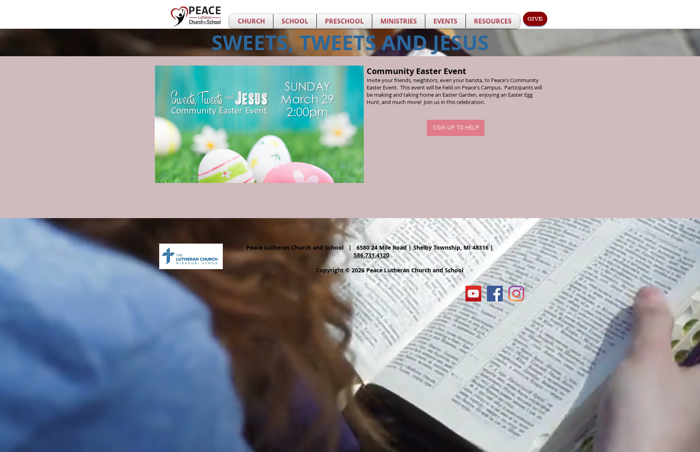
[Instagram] (516, 293)
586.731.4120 (371, 255)
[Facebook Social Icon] (495, 293)
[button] (251, 21)
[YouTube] (473, 293)
